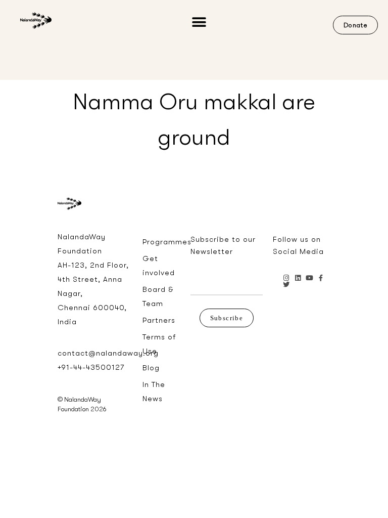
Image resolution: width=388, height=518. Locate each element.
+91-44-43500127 (91, 367)
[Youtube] (309, 278)
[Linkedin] (298, 278)
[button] (198, 22)
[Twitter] (286, 284)
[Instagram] (286, 278)
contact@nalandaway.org (108, 353)
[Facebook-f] (321, 278)
